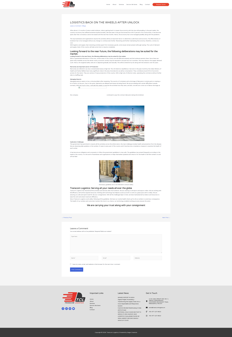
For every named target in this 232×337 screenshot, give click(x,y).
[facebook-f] (63, 308)
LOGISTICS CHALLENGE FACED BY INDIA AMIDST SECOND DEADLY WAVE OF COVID (128, 318)
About (114, 4)
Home (108, 4)
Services (121, 4)
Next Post (166, 217)
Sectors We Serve (131, 4)
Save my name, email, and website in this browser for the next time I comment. (96, 264)
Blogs (84, 26)
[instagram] (66, 308)
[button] (161, 4)
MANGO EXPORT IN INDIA (126, 297)
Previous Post (67, 217)
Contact (147, 4)
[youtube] (73, 308)
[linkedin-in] (70, 308)
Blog (141, 4)
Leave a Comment (75, 26)
